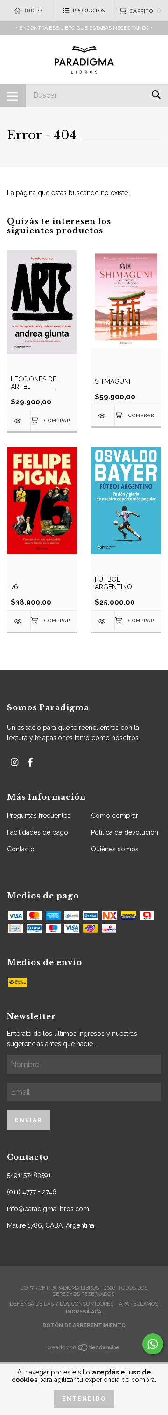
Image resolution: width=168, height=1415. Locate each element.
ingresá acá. (84, 1312)
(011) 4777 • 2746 (31, 1192)
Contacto (21, 849)
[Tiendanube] (84, 1350)
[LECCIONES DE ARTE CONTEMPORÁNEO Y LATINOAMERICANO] (18, 420)
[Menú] (13, 95)
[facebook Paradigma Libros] (30, 762)
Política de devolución (124, 832)
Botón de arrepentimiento (84, 1325)
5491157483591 (29, 1175)
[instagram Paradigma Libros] (14, 762)
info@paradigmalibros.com (48, 1208)
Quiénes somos (115, 849)
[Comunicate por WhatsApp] (152, 1343)
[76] (18, 621)
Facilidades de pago (37, 832)
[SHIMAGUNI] (102, 415)
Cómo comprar (114, 815)
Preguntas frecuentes (38, 815)
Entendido (84, 1398)
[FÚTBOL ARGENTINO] (102, 621)
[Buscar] (156, 95)
